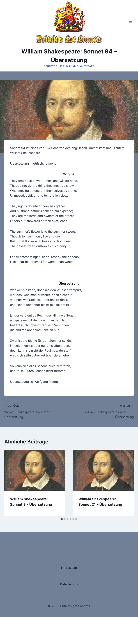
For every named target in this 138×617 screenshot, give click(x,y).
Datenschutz (69, 584)
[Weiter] (127, 483)
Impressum (69, 567)
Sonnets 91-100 (54, 66)
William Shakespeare (80, 66)
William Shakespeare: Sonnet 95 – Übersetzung (109, 411)
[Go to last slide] (11, 483)
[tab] (62, 519)
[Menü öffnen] (130, 22)
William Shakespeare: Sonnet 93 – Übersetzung (29, 411)
